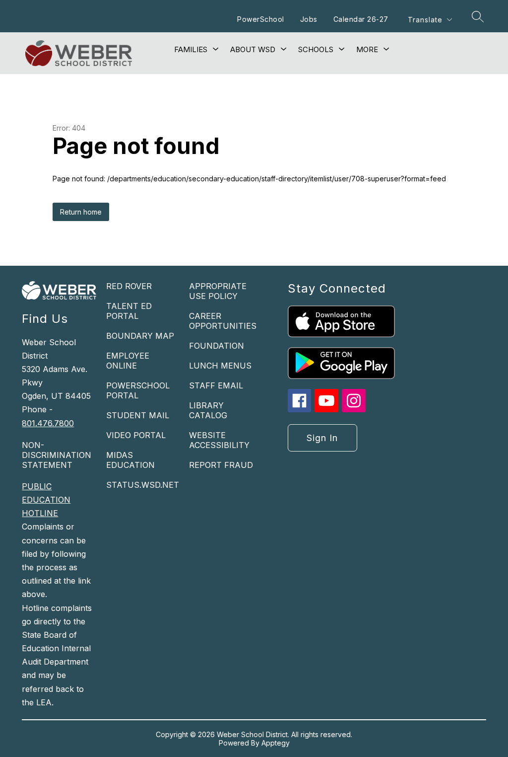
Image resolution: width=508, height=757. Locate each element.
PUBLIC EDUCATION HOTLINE (46, 499)
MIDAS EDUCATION (130, 460)
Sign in (322, 438)
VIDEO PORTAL (136, 435)
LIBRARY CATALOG (208, 410)
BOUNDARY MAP (140, 336)
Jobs (309, 19)
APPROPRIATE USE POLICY (218, 291)
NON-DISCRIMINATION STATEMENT (56, 455)
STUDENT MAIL (137, 415)
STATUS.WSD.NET (142, 485)
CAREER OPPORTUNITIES (222, 321)
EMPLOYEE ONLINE (127, 361)
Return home (81, 212)
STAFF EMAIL (216, 385)
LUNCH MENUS (220, 366)
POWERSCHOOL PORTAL (138, 390)
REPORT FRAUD (221, 465)
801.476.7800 (48, 423)
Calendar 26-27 (360, 19)
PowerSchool (260, 19)
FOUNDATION (216, 346)
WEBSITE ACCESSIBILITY (219, 440)
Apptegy (275, 743)
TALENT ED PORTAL (129, 311)
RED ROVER (129, 286)
